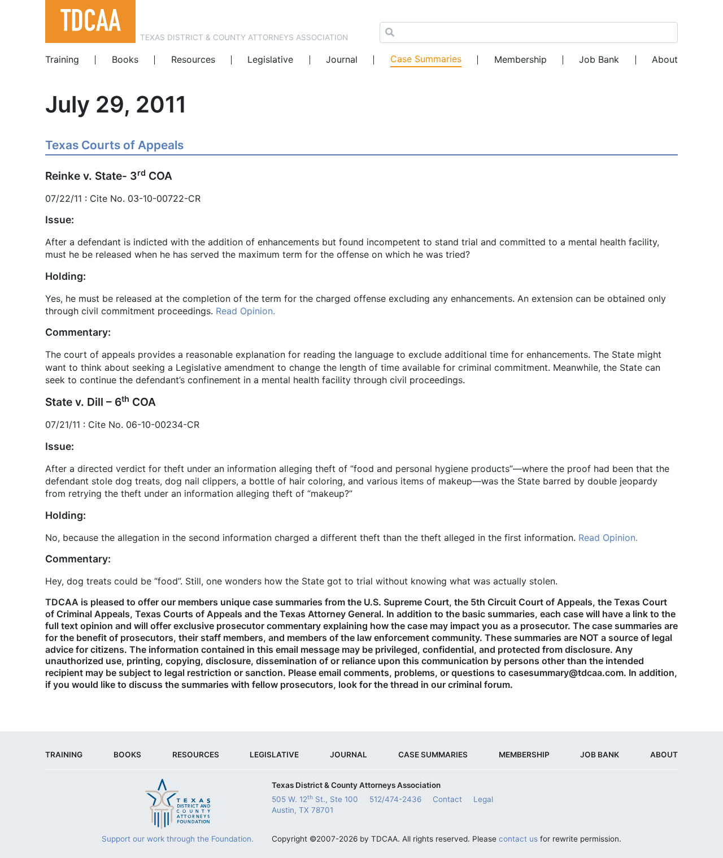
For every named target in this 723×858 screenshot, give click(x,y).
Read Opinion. (245, 311)
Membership (520, 59)
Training (62, 59)
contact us (518, 838)
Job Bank (599, 59)
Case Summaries (425, 58)
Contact (447, 799)
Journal (342, 59)
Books (125, 59)
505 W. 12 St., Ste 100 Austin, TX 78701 (315, 804)
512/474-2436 (395, 799)
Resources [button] (193, 59)
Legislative (270, 59)
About (665, 59)
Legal (483, 799)
